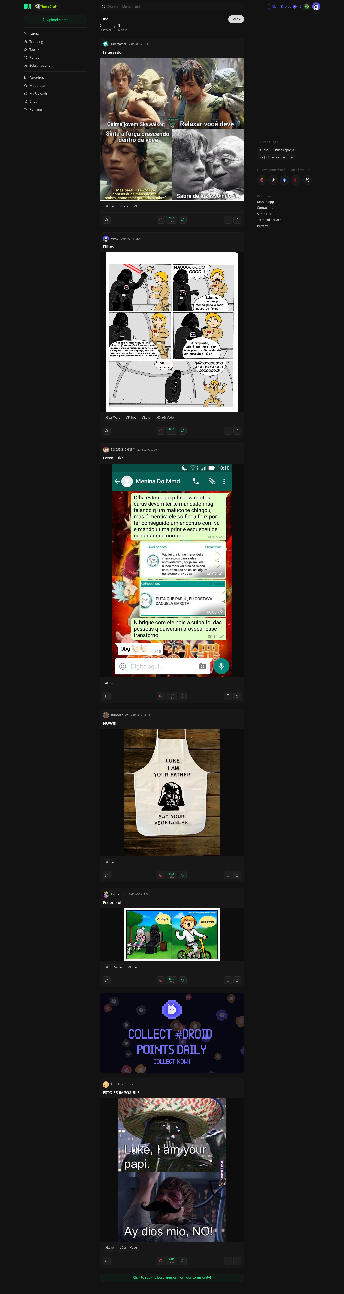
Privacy (262, 226)
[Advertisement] (287, 74)
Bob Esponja (285, 150)
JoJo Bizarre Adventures (277, 157)
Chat (33, 101)
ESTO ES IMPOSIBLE (121, 1092)
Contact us (265, 207)
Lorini (115, 1084)
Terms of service (269, 220)
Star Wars (113, 417)
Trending (36, 41)
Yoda (124, 206)
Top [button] (32, 49)
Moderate (37, 85)
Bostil (265, 150)
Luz (138, 206)
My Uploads (38, 93)
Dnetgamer (118, 44)
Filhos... (110, 246)
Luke (110, 206)
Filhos (132, 417)
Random (36, 57)
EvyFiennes (118, 894)
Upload (57, 20)
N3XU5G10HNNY (123, 449)
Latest (34, 33)
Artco (114, 238)
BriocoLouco (119, 715)
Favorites (36, 77)
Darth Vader (166, 417)
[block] (237, 220)
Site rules (264, 214)
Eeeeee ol (112, 902)
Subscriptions (39, 65)
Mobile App (265, 202)
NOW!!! (109, 723)
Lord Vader (114, 967)
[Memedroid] (27, 6)
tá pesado (112, 52)
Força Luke (113, 458)
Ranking (35, 109)
